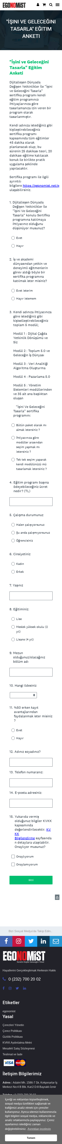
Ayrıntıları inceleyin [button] (39, 1128)
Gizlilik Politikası (13, 1036)
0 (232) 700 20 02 (24, 979)
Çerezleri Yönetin (13, 1025)
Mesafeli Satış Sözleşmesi (19, 1048)
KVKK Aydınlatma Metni (17, 1042)
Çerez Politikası (12, 1030)
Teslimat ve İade (12, 1054)
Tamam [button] (31, 1137)
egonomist (9, 1011)
